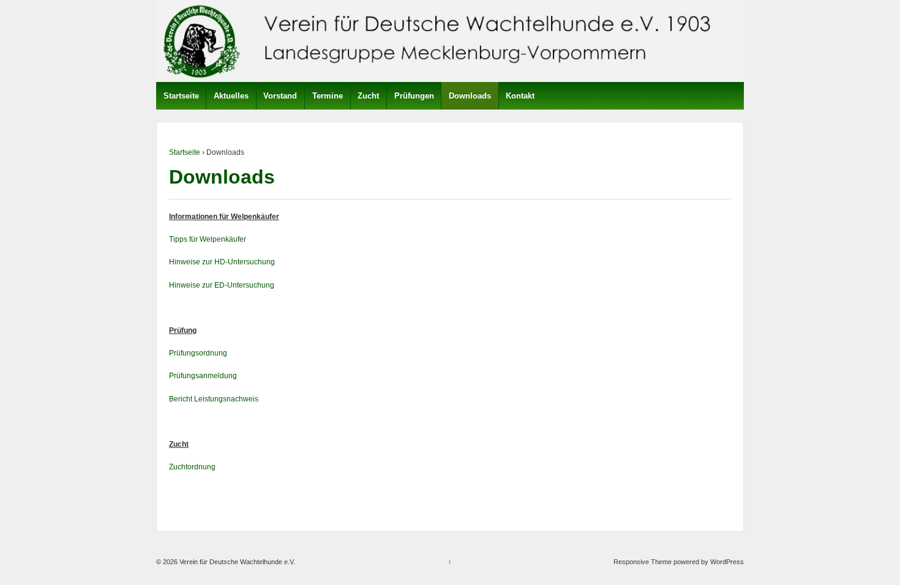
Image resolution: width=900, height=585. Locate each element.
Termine (327, 95)
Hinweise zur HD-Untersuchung (222, 262)
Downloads (470, 95)
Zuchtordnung (192, 467)
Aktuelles (231, 95)
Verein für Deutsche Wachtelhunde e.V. (236, 561)
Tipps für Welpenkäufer (207, 239)
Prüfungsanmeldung (203, 375)
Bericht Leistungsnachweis (213, 399)
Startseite (181, 95)
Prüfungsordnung (198, 353)
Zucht (368, 95)
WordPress (727, 561)
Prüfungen (414, 95)
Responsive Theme (642, 561)
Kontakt (520, 95)
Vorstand (280, 95)
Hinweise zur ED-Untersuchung (221, 285)
